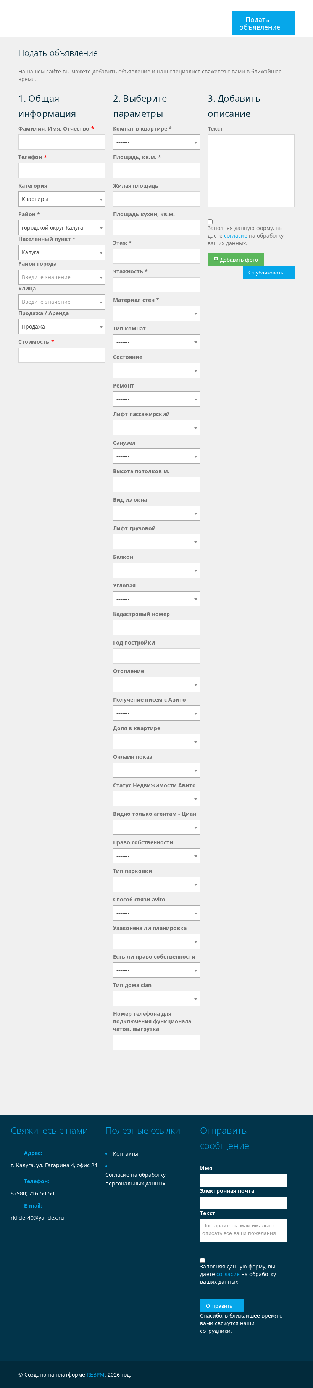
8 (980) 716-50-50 (32, 1193)
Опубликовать (265, 272)
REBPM (96, 1374)
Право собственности (143, 842)
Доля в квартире (136, 728)
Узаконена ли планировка (150, 928)
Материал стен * (136, 299)
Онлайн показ (132, 756)
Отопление (128, 671)
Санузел (124, 442)
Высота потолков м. (141, 471)
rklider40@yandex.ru (37, 1217)
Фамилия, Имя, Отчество (53, 128)
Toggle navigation (17, 9)
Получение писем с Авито (149, 699)
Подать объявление (259, 23)
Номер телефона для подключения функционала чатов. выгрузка (152, 1021)
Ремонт (123, 385)
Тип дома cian (132, 985)
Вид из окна (130, 499)
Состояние (127, 357)
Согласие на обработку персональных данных (135, 1179)
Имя (206, 1168)
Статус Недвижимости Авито (154, 785)
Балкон (123, 556)
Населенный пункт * (47, 239)
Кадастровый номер (141, 613)
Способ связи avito (139, 899)
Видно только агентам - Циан (154, 813)
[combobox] (61, 199)
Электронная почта (227, 1190)
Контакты (125, 1153)
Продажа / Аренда (43, 313)
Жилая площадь (135, 185)
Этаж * (122, 242)
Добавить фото (238, 259)
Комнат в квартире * (142, 128)
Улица (27, 288)
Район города (37, 263)
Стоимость (33, 341)
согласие (236, 235)
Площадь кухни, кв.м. (144, 214)
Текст (215, 128)
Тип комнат (129, 328)
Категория (32, 185)
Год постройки (134, 642)
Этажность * (130, 271)
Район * (29, 214)
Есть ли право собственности (154, 956)
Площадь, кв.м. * (137, 157)
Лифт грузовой (134, 528)
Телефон (30, 157)
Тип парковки (132, 870)
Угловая (124, 585)
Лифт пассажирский (141, 414)
